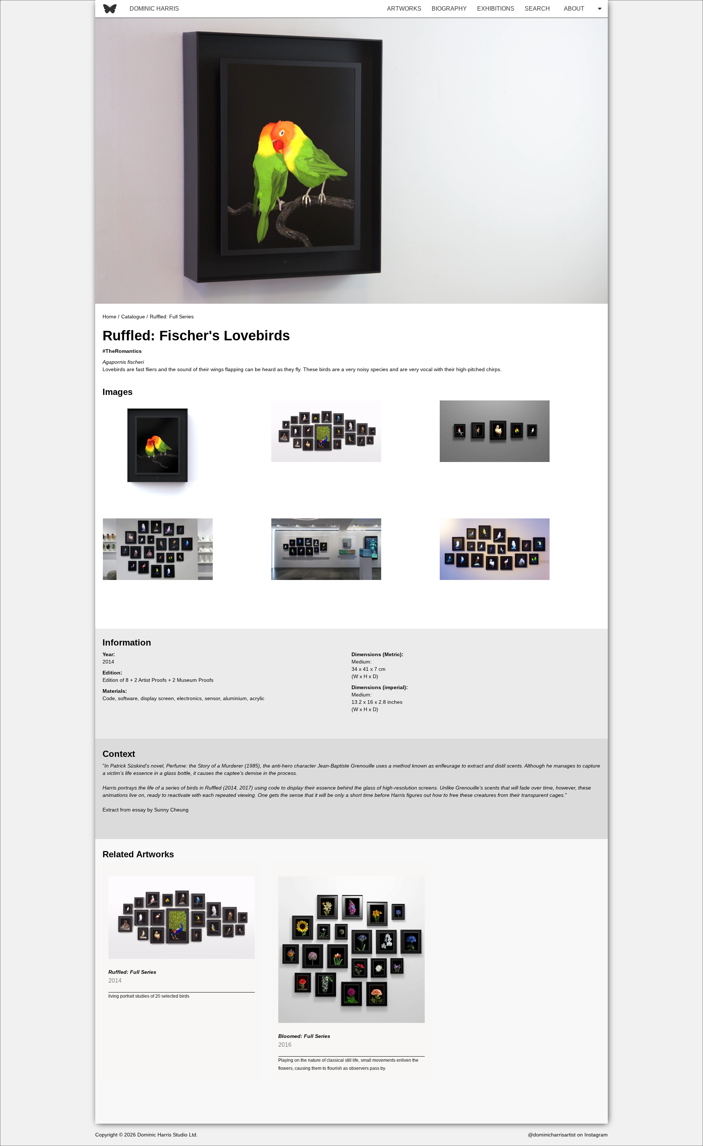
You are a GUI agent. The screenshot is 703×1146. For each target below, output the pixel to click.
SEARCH (537, 8)
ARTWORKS (404, 8)
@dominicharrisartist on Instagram (568, 1135)
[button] (581, 9)
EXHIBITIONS (495, 8)
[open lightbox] (158, 455)
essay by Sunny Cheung (160, 810)
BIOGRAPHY (449, 8)
